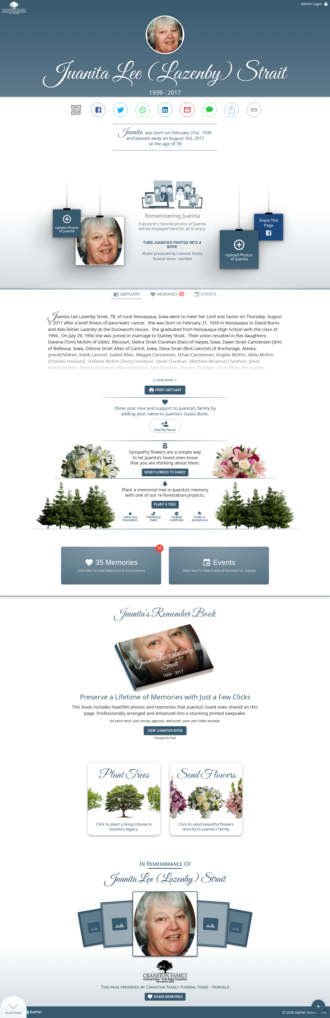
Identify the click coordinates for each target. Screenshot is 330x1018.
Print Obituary (167, 390)
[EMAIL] (187, 110)
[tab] (126, 294)
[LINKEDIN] (165, 110)
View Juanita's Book (165, 731)
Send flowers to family (165, 472)
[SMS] (209, 110)
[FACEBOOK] (98, 110)
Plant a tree (165, 504)
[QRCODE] (76, 110)
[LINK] (254, 110)
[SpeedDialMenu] (318, 1006)
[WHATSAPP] (143, 110)
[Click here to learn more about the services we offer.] (165, 972)
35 (160, 548)
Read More (165, 380)
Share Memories (168, 997)
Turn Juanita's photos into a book (172, 245)
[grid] (165, 228)
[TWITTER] (120, 110)
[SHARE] (231, 110)
